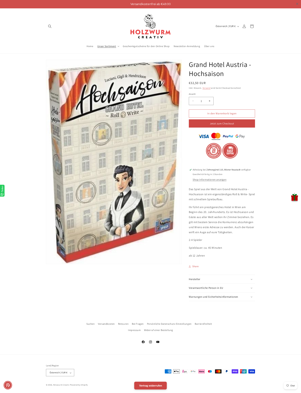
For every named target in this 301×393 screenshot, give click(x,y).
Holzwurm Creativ (61, 385)
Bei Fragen (138, 323)
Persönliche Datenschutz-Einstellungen (169, 323)
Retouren (123, 323)
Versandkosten (106, 323)
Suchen (90, 323)
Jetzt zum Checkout (222, 123)
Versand (207, 88)
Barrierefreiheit (203, 323)
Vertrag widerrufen (150, 385)
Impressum (134, 329)
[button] (50, 26)
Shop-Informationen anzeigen (209, 179)
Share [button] (195, 266)
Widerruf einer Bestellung (158, 329)
